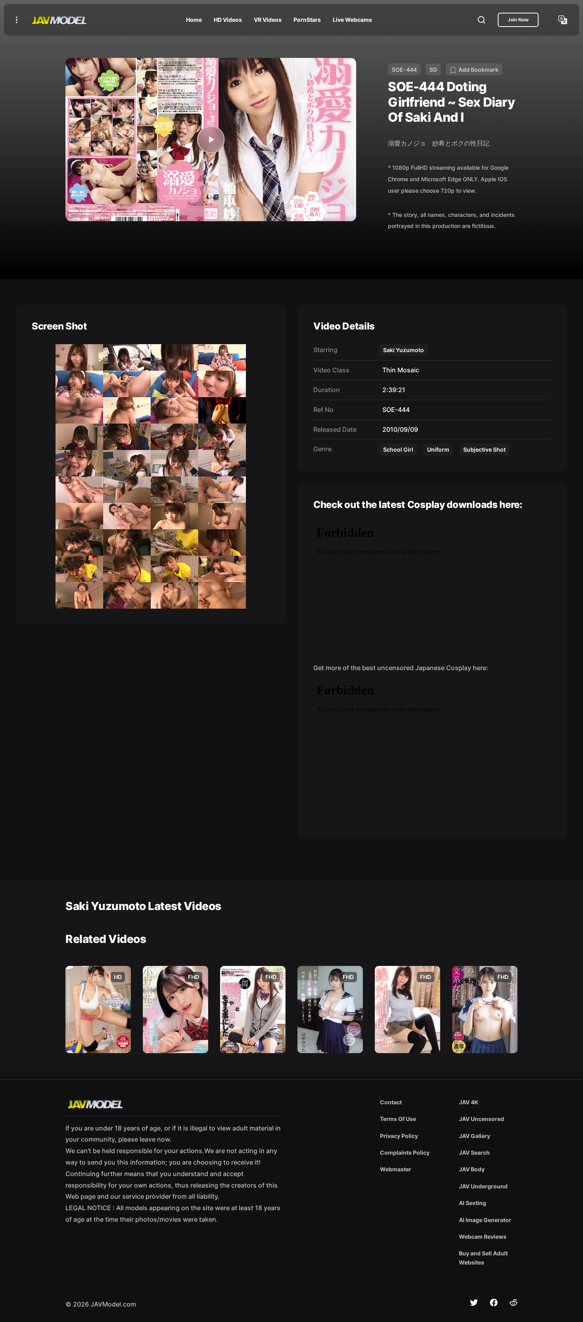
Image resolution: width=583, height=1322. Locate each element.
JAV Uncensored (481, 1118)
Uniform (438, 449)
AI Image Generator (485, 1220)
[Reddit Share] (514, 1303)
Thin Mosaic (399, 370)
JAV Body (472, 1169)
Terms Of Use (398, 1118)
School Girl (398, 449)
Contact (391, 1102)
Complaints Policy (405, 1152)
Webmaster (395, 1169)
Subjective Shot (484, 449)
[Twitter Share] (474, 1303)
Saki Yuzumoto (403, 350)
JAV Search (474, 1152)
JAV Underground (483, 1186)
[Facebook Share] (494, 1303)
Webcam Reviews (482, 1236)
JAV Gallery (474, 1135)
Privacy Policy (399, 1135)
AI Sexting (472, 1202)
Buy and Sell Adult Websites (483, 1257)
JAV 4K (468, 1102)
